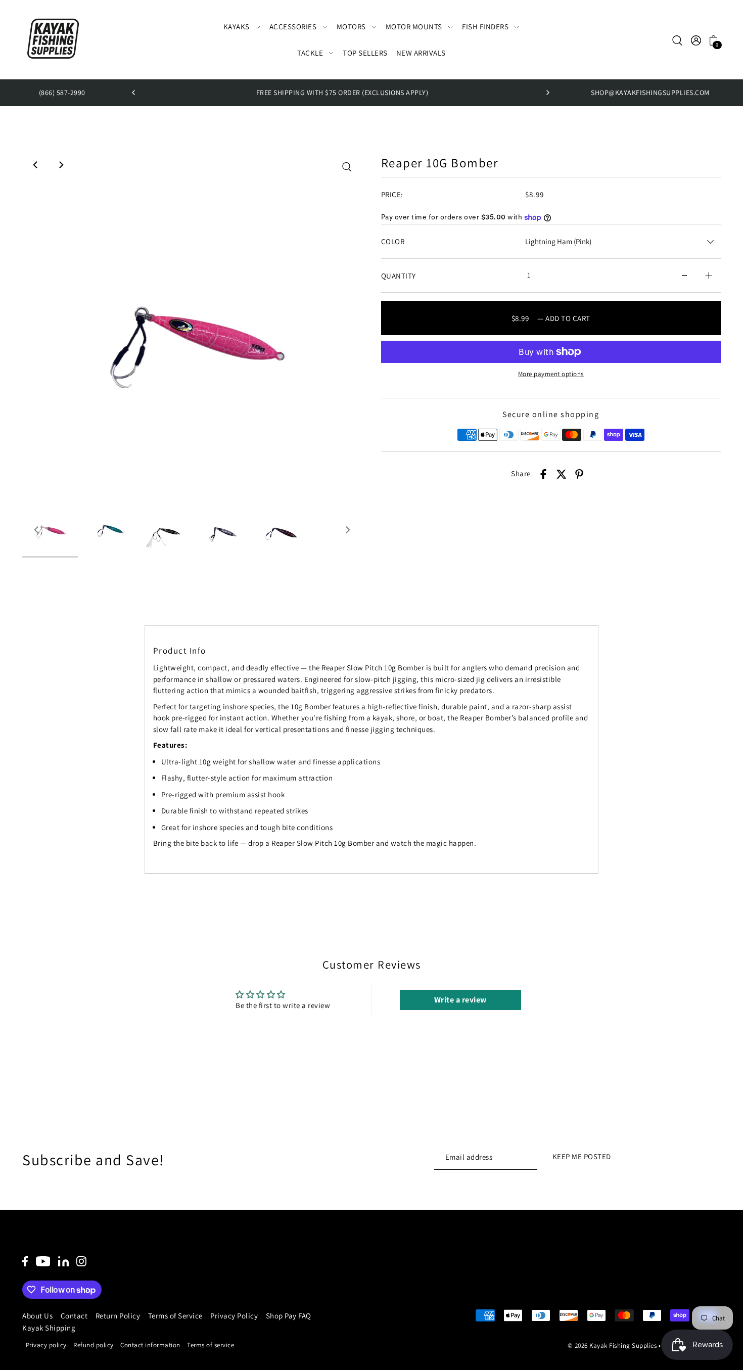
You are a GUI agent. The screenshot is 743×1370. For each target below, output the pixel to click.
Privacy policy (46, 1345)
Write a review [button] (460, 999)
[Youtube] (43, 1260)
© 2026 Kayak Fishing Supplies (612, 1345)
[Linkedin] (63, 1260)
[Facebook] (25, 1260)
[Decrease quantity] (684, 276)
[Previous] (134, 92)
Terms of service (210, 1345)
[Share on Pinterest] (579, 474)
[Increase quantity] (708, 276)
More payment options (551, 374)
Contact (74, 1315)
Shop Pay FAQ (288, 1315)
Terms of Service (175, 1315)
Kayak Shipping (48, 1328)
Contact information (150, 1345)
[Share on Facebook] (543, 474)
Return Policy (118, 1315)
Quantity (398, 276)
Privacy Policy (234, 1315)
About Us (37, 1315)
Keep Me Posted (581, 1156)
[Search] (677, 40)
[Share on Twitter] (561, 474)
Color (393, 241)
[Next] (547, 92)
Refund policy (93, 1345)
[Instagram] (81, 1260)
